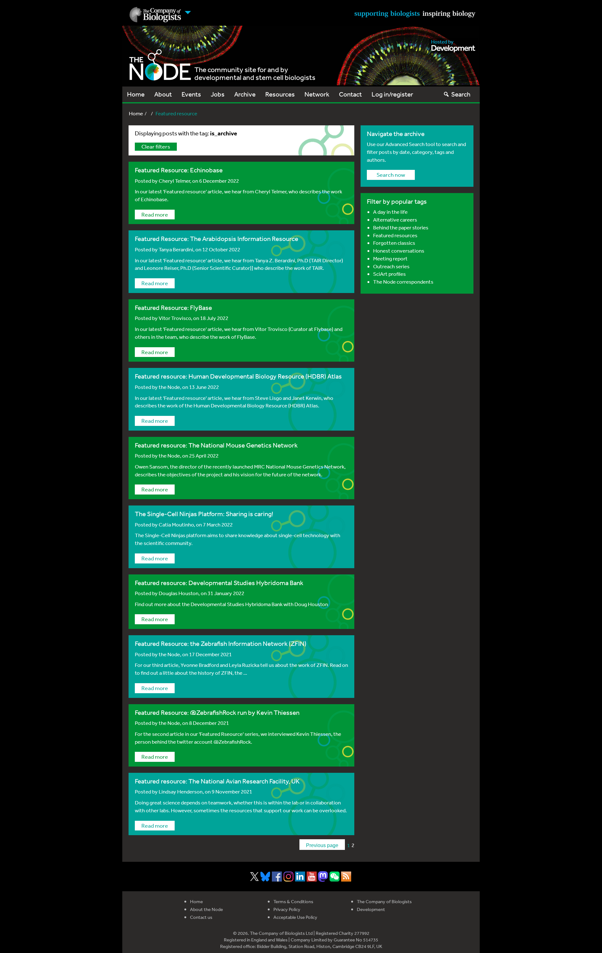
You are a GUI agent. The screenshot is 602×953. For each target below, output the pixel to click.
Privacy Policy (286, 909)
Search (460, 94)
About (163, 94)
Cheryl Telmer (174, 180)
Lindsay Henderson (181, 791)
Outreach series (391, 266)
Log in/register (392, 94)
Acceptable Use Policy (295, 917)
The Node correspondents (403, 281)
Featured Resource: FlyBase (173, 308)
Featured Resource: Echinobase (179, 170)
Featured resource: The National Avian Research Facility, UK (217, 781)
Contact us (201, 917)
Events (191, 94)
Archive (245, 94)
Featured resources (395, 235)
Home (136, 94)
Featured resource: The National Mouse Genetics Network (216, 445)
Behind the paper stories (400, 227)
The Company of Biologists (384, 901)
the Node (169, 387)
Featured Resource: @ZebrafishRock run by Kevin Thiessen (217, 712)
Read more (154, 214)
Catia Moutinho (176, 524)
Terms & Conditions (293, 901)
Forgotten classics (394, 242)
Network (316, 94)
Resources (280, 94)
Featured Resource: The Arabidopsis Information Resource (216, 239)
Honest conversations (398, 250)
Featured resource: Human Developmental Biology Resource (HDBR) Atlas (238, 376)
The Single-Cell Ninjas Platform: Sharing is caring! (204, 514)
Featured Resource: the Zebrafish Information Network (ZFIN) (220, 643)
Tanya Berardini (176, 249)
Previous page (322, 845)
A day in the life (390, 211)
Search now (391, 174)
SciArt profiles (389, 273)
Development (371, 909)
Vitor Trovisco (175, 318)
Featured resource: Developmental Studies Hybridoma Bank (219, 583)
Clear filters (155, 146)
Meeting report (390, 258)
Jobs (217, 94)
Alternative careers (395, 219)
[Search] (446, 94)
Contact (350, 94)
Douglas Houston (178, 593)
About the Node (206, 909)
